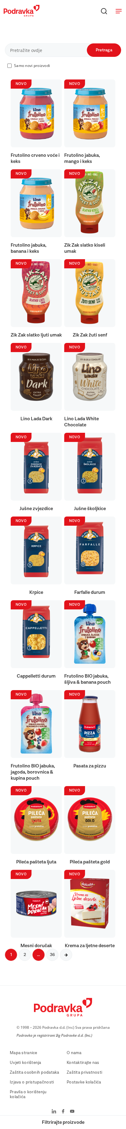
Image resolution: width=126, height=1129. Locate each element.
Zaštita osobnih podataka (34, 1072)
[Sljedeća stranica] (66, 955)
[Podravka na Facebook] (63, 1111)
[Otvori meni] (118, 11)
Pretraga (104, 50)
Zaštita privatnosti (84, 1072)
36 (52, 955)
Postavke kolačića (84, 1082)
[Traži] (104, 11)
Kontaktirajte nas (83, 1063)
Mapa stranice (23, 1053)
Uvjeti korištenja (25, 1063)
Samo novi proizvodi (32, 65)
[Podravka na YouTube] (72, 1111)
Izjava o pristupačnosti (32, 1082)
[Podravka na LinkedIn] (54, 1111)
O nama (74, 1053)
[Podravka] (21, 15)
